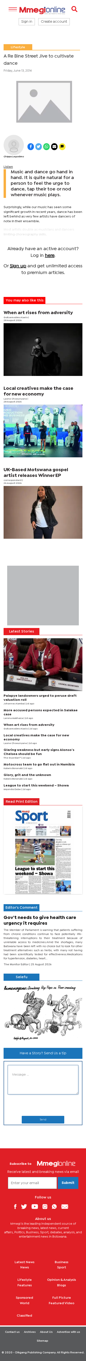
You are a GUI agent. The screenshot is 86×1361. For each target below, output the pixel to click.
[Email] (66, 1206)
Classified (24, 1315)
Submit (68, 1183)
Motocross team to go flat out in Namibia (39, 764)
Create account (54, 21)
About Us (46, 1332)
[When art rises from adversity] (43, 349)
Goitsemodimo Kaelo (16, 318)
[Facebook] (17, 1206)
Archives (30, 1332)
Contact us (12, 1332)
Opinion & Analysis (61, 1279)
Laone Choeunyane (15, 399)
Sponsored (24, 1297)
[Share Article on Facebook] (30, 146)
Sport (61, 1267)
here (49, 255)
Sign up (18, 266)
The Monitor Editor (16, 964)
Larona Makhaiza (14, 718)
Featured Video (61, 1303)
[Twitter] (26, 1206)
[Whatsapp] (56, 1206)
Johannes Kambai (14, 704)
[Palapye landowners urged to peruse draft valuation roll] (43, 664)
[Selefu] (43, 1012)
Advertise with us (68, 1332)
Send (43, 1119)
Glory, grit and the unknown (27, 775)
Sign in (26, 21)
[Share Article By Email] (54, 146)
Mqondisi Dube (12, 789)
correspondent (13, 480)
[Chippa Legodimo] (14, 145)
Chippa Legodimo (14, 157)
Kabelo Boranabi (13, 768)
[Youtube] (37, 1206)
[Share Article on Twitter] (38, 146)
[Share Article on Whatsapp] (46, 146)
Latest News (24, 1262)
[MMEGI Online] (43, 10)
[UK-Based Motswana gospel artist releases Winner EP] (43, 512)
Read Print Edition (22, 801)
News (24, 1267)
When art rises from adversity (38, 313)
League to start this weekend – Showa (36, 785)
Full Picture (61, 1297)
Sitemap (42, 1341)
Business (61, 1262)
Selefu (21, 977)
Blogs (61, 1285)
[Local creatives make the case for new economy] (43, 431)
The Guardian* (12, 758)
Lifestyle (18, 47)
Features (24, 1285)
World (24, 1303)
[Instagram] (47, 1206)
